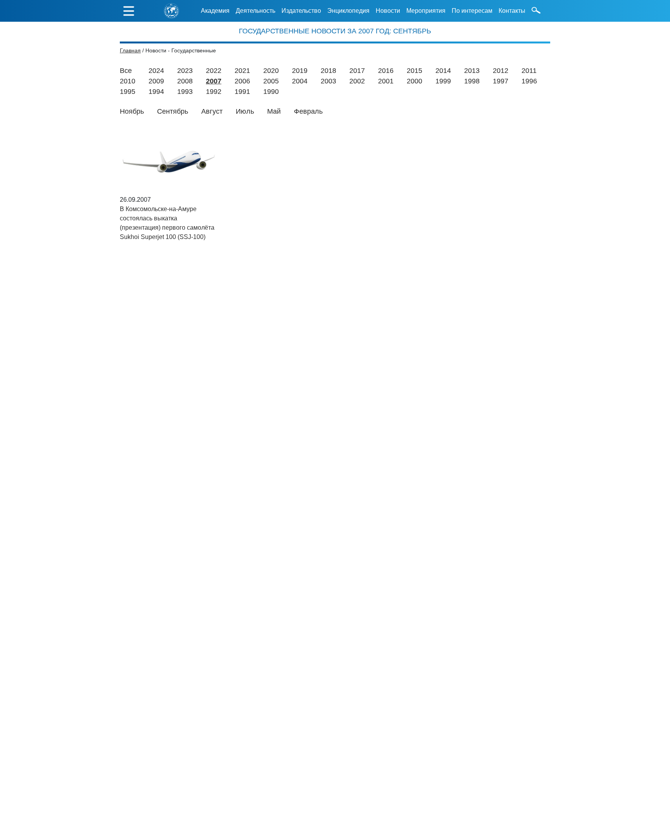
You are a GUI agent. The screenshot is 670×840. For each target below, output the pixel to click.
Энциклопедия (348, 10)
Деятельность (255, 10)
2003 (328, 81)
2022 (213, 70)
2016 (386, 70)
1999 (443, 81)
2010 (127, 81)
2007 (213, 81)
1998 (472, 81)
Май (274, 111)
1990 (271, 91)
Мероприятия (426, 10)
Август (212, 111)
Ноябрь (132, 111)
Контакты (512, 10)
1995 (127, 91)
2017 (357, 70)
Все (126, 70)
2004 (299, 81)
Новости (388, 10)
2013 (472, 70)
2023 (185, 70)
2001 (386, 81)
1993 (185, 91)
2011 (529, 70)
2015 (414, 70)
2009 (156, 81)
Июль (245, 111)
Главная (130, 50)
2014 (443, 70)
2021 (242, 70)
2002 (357, 81)
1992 (213, 91)
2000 (414, 81)
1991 (242, 91)
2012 (500, 70)
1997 (500, 81)
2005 (271, 81)
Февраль (308, 111)
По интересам (472, 10)
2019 (299, 70)
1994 (156, 91)
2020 (271, 70)
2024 (156, 70)
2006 (242, 81)
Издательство (301, 10)
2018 (328, 70)
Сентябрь (172, 111)
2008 (185, 81)
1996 (529, 81)
